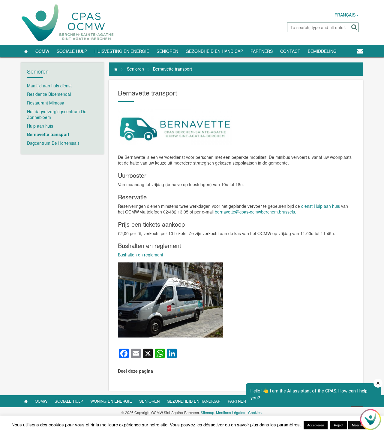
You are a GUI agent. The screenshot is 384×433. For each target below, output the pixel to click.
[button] (354, 27)
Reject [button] (338, 424)
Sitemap (207, 412)
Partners (261, 51)
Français (345, 15)
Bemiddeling (322, 51)
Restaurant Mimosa (45, 103)
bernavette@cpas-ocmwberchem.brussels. (255, 212)
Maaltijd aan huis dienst (49, 86)
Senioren (167, 51)
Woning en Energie (111, 401)
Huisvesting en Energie (121, 51)
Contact (290, 51)
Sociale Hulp (72, 51)
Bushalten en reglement (140, 255)
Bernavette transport (48, 134)
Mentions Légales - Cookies (239, 412)
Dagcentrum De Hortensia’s (53, 143)
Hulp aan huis (40, 126)
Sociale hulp (69, 401)
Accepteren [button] (315, 424)
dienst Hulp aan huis (321, 206)
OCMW (42, 51)
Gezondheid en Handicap (214, 51)
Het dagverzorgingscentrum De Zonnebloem (56, 114)
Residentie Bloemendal (49, 94)
